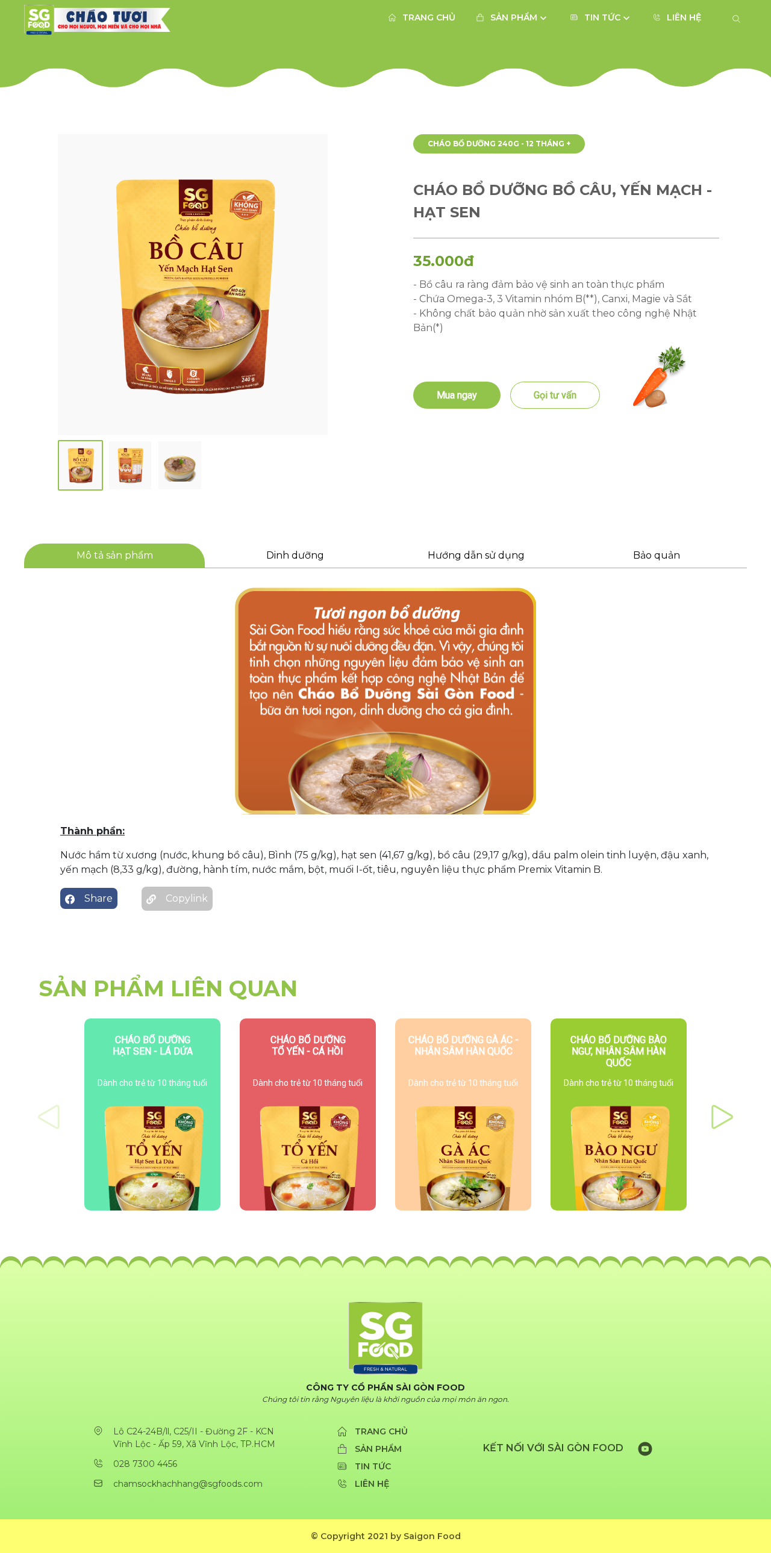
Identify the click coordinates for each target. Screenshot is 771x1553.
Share (98, 898)
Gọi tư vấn (555, 395)
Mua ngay (457, 395)
